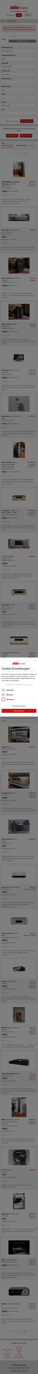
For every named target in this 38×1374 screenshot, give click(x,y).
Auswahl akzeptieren (19, 706)
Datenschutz (20, 684)
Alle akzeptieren (19, 711)
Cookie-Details (10, 684)
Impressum (29, 684)
